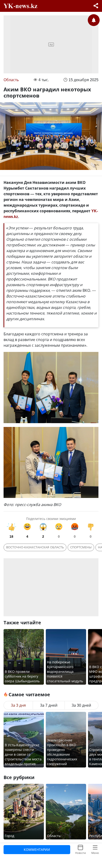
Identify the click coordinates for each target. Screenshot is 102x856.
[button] (95, 6)
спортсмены (81, 547)
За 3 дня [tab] (18, 705)
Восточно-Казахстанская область (35, 547)
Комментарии (37, 849)
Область (11, 79)
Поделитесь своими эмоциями (51, 518)
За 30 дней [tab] (81, 705)
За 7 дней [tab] (48, 705)
